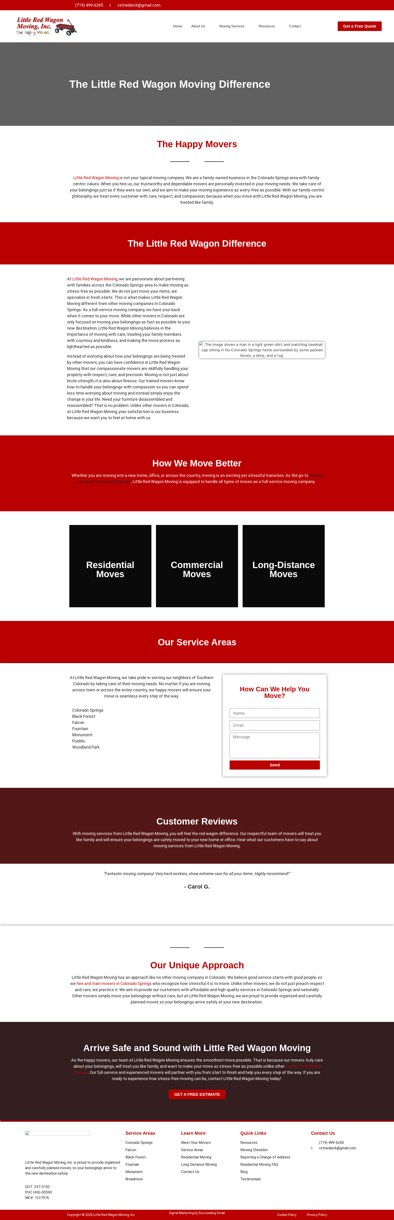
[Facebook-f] (301, 5)
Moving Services (231, 26)
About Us (198, 26)
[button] (73, 890)
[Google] (322, 5)
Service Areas (140, 1133)
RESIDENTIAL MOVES (110, 585)
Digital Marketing (181, 1213)
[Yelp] (311, 5)
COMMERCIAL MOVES (197, 575)
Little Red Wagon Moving (96, 177)
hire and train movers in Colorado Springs (114, 983)
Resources (267, 26)
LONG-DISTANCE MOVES (283, 577)
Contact (295, 26)
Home (177, 26)
